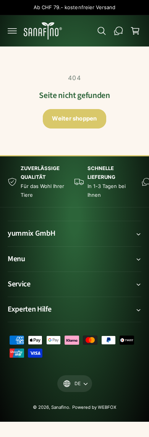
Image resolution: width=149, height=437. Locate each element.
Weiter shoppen (74, 118)
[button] (12, 30)
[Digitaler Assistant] (118, 30)
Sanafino (60, 407)
